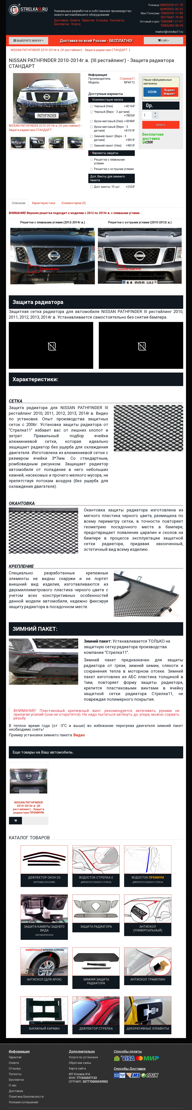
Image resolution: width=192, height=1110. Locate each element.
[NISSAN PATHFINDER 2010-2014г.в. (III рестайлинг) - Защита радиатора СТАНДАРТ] (18, 142)
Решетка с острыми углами (114, 169)
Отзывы (102, 20)
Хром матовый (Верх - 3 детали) (114, 128)
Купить (161, 124)
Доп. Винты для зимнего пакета (107, 178)
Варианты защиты (105, 153)
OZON (152, 92)
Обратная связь (80, 1063)
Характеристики (43, 203)
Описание (19, 203)
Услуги (75, 24)
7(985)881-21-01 (171, 21)
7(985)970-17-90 (171, 13)
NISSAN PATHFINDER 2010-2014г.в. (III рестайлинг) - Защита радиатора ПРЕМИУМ (28, 807)
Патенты (15, 1074)
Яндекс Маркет (169, 92)
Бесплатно (61, 24)
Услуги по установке (83, 1057)
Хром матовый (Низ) (114, 121)
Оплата (75, 20)
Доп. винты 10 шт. (114, 187)
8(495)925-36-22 (171, 9)
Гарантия (88, 20)
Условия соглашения (23, 1102)
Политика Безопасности (26, 1096)
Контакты (117, 20)
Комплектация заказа (107, 99)
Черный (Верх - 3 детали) (114, 113)
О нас (12, 1085)
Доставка (61, 20)
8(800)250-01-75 (171, 5)
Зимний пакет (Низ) (114, 145)
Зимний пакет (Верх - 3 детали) (114, 138)
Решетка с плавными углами (109, 161)
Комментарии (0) (74, 203)
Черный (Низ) (114, 106)
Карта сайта (77, 1068)
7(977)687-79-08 (171, 17)
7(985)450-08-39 (171, 25)
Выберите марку (28, 40)
